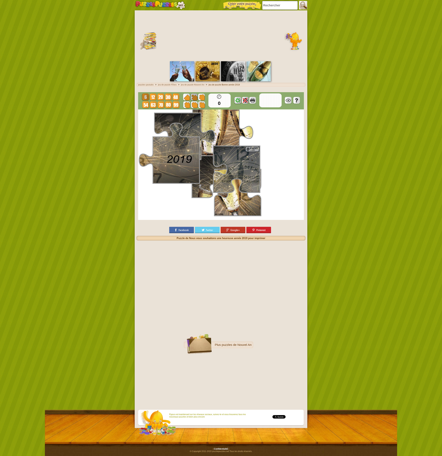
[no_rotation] (245, 100)
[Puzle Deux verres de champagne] (259, 80)
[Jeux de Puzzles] (160, 5)
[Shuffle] (237, 100)
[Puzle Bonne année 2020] (207, 80)
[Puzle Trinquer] (182, 80)
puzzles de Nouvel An (237, 345)
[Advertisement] (221, 35)
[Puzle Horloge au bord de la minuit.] (233, 80)
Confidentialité (221, 449)
